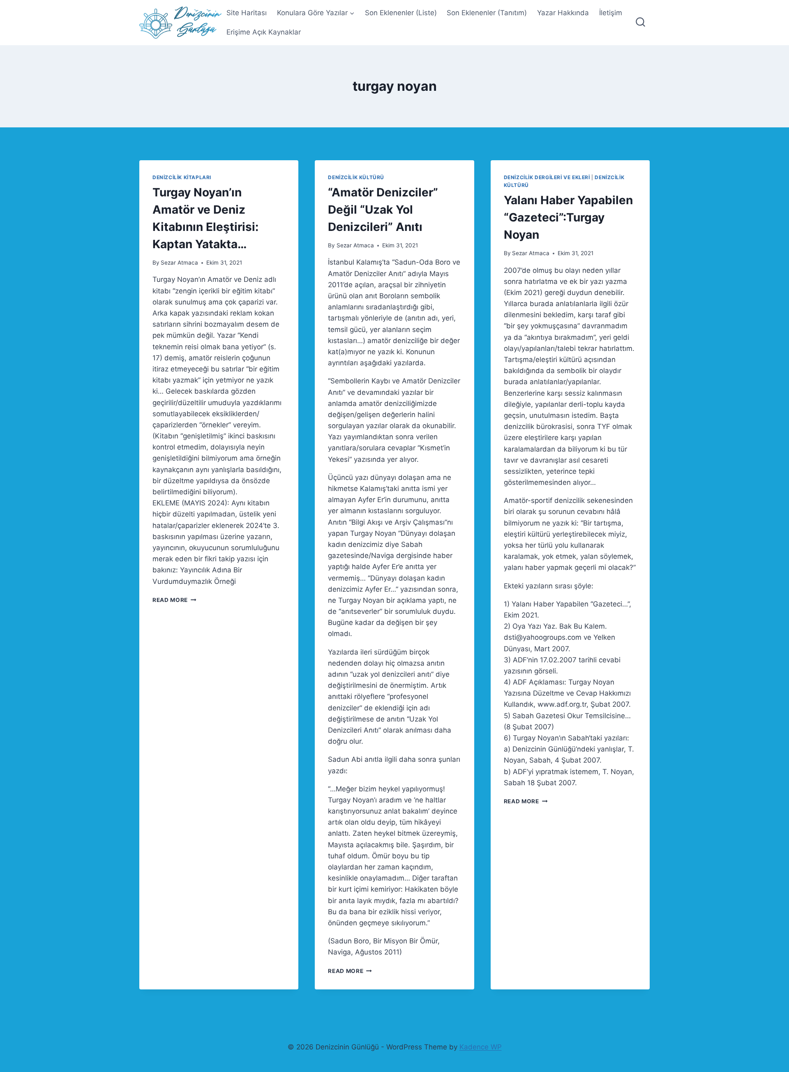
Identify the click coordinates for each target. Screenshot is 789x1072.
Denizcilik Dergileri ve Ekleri (547, 177)
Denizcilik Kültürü (356, 177)
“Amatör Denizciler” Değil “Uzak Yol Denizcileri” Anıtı (383, 209)
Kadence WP (480, 1047)
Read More (174, 600)
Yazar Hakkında (563, 13)
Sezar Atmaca (179, 262)
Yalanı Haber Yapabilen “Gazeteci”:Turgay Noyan (568, 217)
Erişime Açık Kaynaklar (263, 32)
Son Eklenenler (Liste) (401, 13)
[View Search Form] (640, 23)
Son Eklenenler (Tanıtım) (487, 13)
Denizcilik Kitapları (181, 177)
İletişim (610, 13)
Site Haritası (246, 13)
